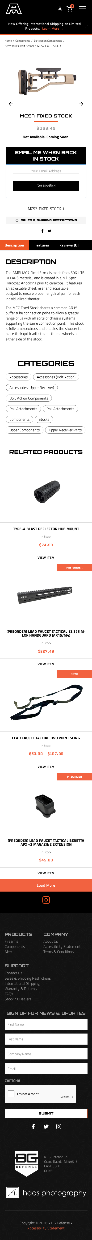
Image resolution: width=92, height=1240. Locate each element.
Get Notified (46, 186)
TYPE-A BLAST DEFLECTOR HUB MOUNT (46, 529)
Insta (32, 900)
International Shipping (22, 983)
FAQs (9, 993)
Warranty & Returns (21, 988)
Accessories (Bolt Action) (19, 46)
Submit (46, 1113)
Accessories (18, 377)
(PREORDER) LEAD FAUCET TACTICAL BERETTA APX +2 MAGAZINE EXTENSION (46, 842)
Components (22, 40)
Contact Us (13, 972)
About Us (50, 941)
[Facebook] (42, 230)
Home (8, 40)
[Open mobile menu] (82, 9)
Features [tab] (41, 245)
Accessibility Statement (62, 946)
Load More (46, 885)
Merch (10, 951)
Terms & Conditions (58, 951)
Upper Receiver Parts (65, 430)
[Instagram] (58, 1126)
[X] (49, 230)
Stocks (44, 419)
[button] (46, 220)
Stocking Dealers (18, 999)
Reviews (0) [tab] (69, 245)
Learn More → (52, 28)
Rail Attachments (23, 409)
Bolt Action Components (48, 40)
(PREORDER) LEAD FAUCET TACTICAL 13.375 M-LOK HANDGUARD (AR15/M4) (46, 633)
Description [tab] (14, 245)
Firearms (11, 941)
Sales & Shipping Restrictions (28, 978)
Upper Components (24, 430)
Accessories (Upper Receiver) (31, 387)
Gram (59, 900)
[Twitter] (46, 1126)
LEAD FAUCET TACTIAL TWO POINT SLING (46, 738)
